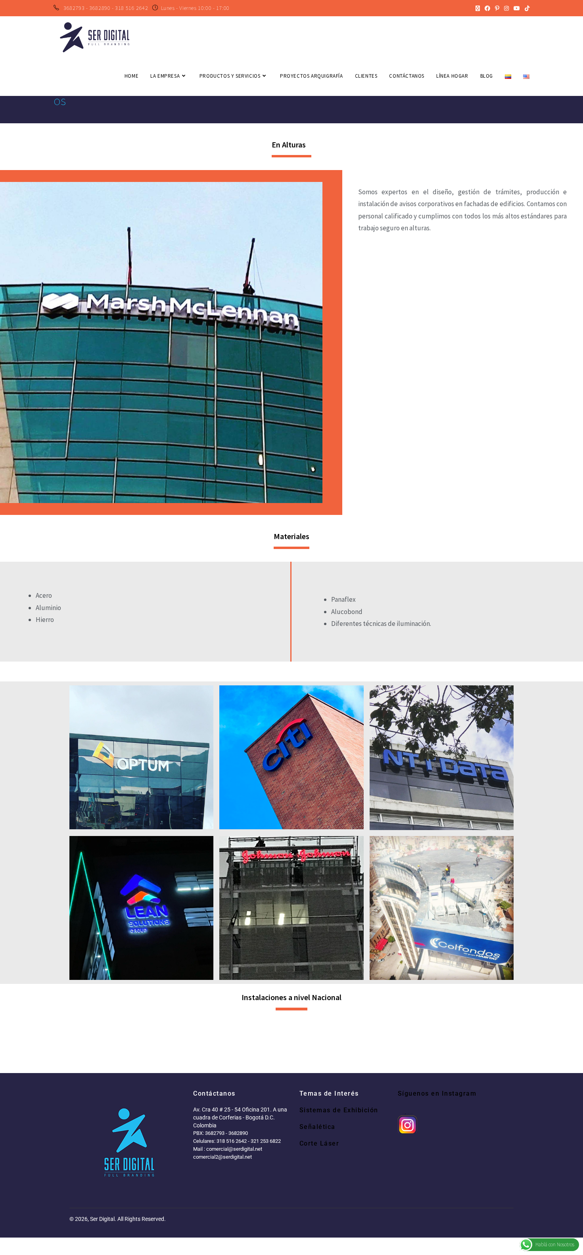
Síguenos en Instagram (437, 1093)
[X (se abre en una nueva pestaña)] (477, 8)
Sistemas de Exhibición (338, 1110)
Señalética (317, 1127)
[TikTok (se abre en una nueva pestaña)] (525, 8)
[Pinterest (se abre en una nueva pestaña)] (497, 8)
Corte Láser (319, 1143)
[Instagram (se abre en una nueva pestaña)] (506, 8)
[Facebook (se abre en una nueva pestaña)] (487, 8)
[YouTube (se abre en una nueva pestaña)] (516, 8)
